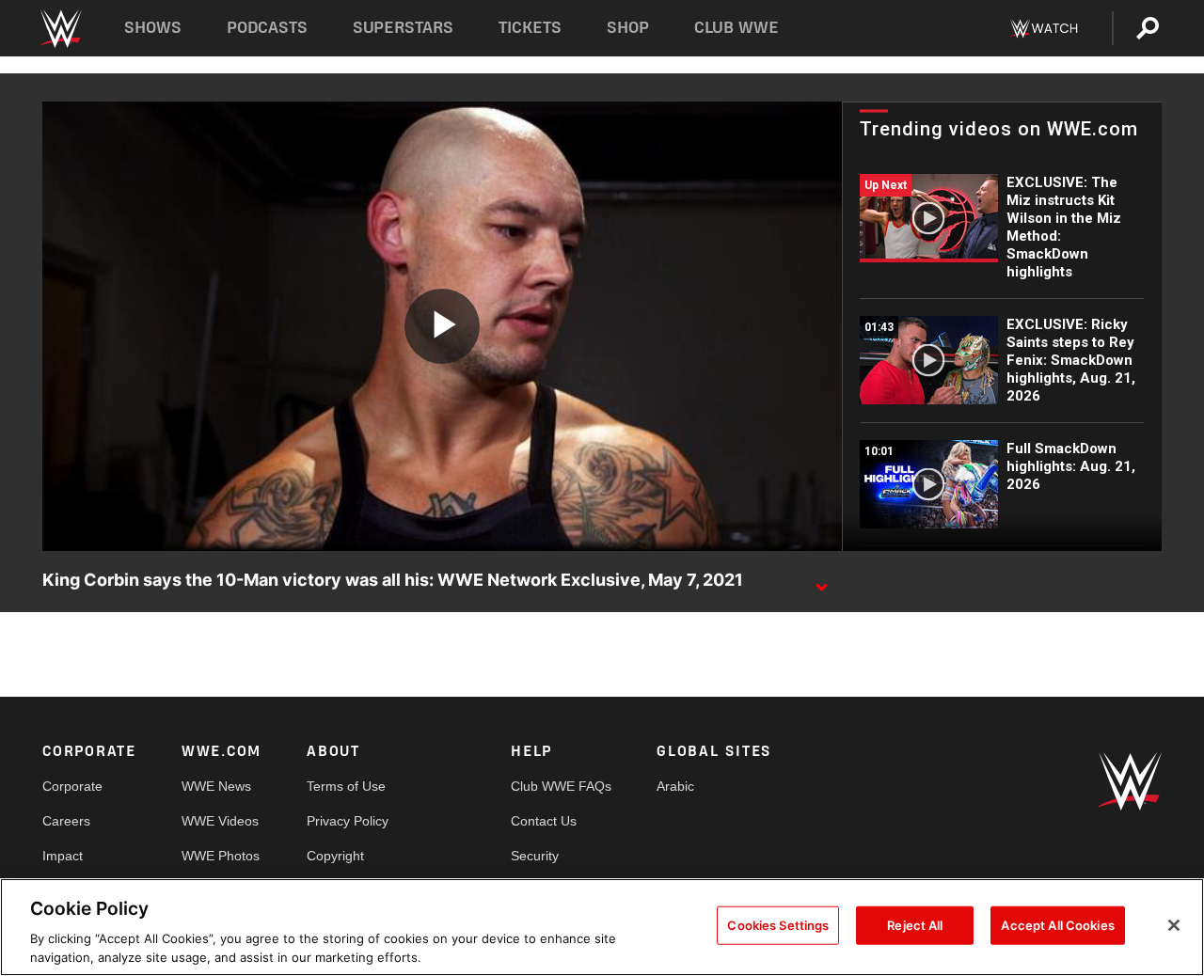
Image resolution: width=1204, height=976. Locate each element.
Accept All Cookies (1057, 925)
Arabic (675, 786)
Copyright (335, 855)
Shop (628, 28)
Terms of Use (346, 786)
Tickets (530, 28)
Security (535, 855)
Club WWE (736, 28)
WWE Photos (221, 855)
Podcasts (267, 28)
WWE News (216, 786)
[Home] (60, 29)
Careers (66, 820)
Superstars (403, 28)
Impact (62, 855)
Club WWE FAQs (561, 786)
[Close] (1174, 925)
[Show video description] (821, 581)
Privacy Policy (347, 820)
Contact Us (544, 820)
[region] (602, 927)
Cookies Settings (778, 925)
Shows (153, 28)
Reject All (915, 925)
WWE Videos (220, 820)
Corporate (72, 786)
